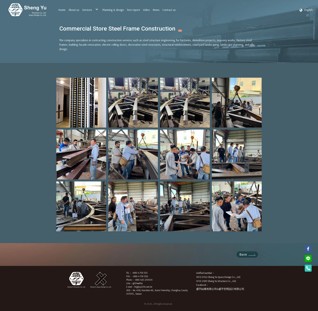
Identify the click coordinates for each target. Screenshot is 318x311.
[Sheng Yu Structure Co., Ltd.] (27, 9)
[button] (306, 9)
